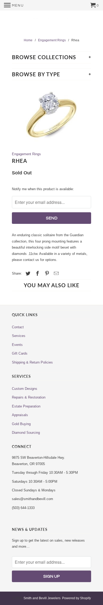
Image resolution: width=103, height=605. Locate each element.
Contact (18, 327)
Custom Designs (24, 389)
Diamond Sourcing (26, 433)
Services (18, 336)
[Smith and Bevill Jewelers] (51, 24)
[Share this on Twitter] (27, 273)
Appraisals (20, 415)
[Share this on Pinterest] (46, 273)
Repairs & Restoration (28, 397)
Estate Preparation (26, 406)
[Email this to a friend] (55, 273)
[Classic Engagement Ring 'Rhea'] (51, 115)
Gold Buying (21, 424)
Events (17, 345)
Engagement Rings (26, 154)
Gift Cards (19, 353)
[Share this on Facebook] (36, 273)
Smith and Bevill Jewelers (42, 598)
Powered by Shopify (76, 598)
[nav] (14, 5)
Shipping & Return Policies (32, 362)
